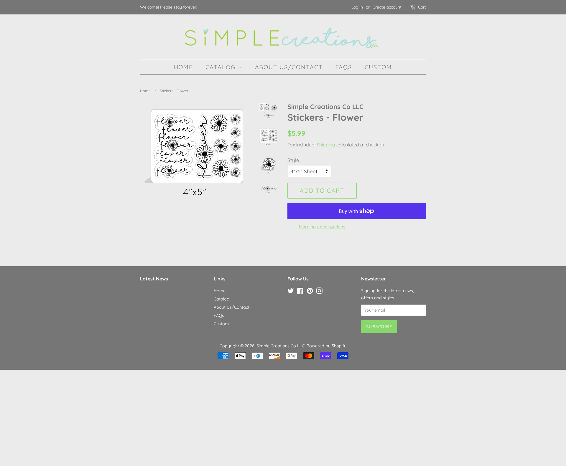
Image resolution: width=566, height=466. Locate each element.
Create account (387, 7)
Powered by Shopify (326, 345)
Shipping (326, 145)
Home (183, 67)
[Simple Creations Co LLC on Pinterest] (310, 292)
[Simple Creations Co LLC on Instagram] (319, 292)
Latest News (154, 279)
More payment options (322, 226)
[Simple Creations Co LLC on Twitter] (290, 292)
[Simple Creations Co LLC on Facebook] (300, 292)
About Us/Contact (289, 67)
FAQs (343, 67)
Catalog (221, 67)
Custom (378, 67)
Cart (422, 7)
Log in (357, 7)
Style (293, 160)
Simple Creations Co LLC (280, 345)
